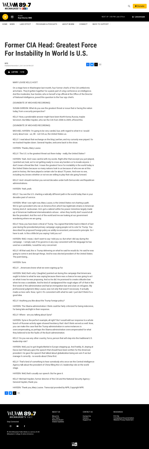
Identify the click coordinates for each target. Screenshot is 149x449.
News (12, 24)
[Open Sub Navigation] (16, 24)
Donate (140, 6)
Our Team (55, 418)
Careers (86, 418)
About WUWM (68, 24)
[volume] (12, 17)
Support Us (87, 420)
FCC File (116, 416)
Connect (83, 24)
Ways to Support (101, 24)
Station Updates (58, 422)
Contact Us (87, 416)
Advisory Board (57, 420)
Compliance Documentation (123, 418)
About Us (55, 416)
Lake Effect (25, 24)
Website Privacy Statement (123, 420)
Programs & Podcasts (46, 24)
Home (4, 24)
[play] (5, 17)
